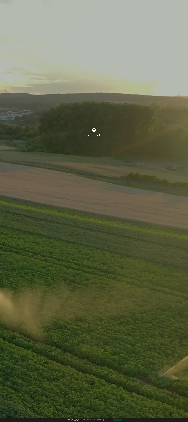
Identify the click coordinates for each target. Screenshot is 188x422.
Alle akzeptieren (117, 419)
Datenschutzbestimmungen (75, 420)
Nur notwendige (108, 419)
